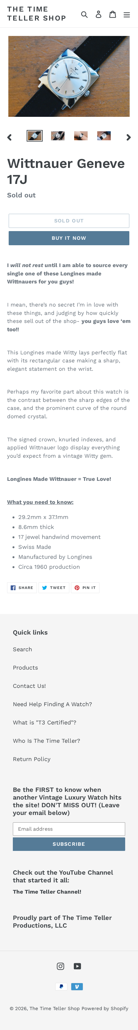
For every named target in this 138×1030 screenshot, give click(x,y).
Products (25, 667)
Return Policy (31, 759)
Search (22, 649)
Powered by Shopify (105, 1008)
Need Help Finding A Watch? (52, 704)
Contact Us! (29, 685)
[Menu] (127, 13)
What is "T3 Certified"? (44, 722)
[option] (34, 137)
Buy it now (69, 238)
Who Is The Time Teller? (46, 740)
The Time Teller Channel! (47, 891)
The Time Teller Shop (36, 13)
